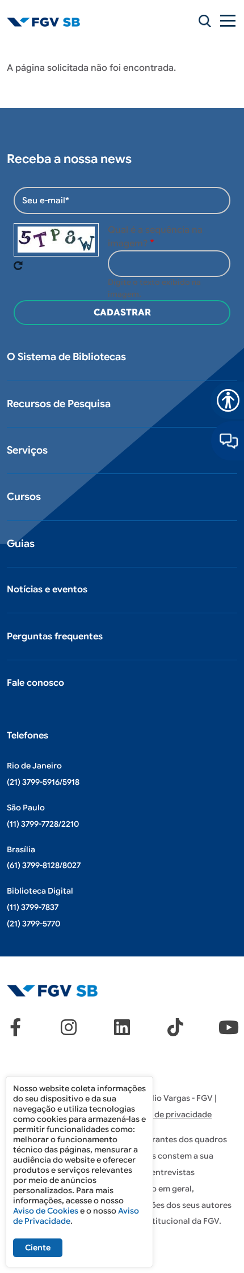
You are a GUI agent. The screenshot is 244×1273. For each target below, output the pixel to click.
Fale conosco (35, 683)
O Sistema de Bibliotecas (66, 357)
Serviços (27, 450)
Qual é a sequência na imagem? (155, 236)
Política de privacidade (167, 1114)
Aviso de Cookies (45, 1211)
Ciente (38, 1247)
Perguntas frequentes (55, 636)
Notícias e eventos (47, 589)
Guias (21, 543)
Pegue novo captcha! (18, 265)
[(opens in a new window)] (227, 440)
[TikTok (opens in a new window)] (175, 1027)
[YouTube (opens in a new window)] (228, 1027)
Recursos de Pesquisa (59, 404)
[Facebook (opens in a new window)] (15, 1027)
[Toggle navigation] (228, 21)
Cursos (24, 496)
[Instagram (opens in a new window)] (68, 1027)
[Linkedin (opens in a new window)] (122, 1027)
